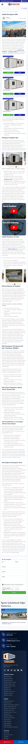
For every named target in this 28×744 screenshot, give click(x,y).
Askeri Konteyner (7, 723)
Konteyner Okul (7, 689)
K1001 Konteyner (7, 69)
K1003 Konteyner (7, 111)
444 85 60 (24, 1)
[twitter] (8, 670)
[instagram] (11, 670)
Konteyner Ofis (7, 687)
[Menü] (2, 5)
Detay (19, 72)
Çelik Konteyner (7, 719)
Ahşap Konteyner (7, 725)
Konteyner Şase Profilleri (9, 710)
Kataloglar (6, 738)
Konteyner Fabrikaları (8, 716)
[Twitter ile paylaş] (21, 18)
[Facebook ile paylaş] (19, 18)
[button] (9, 166)
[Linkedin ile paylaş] (23, 18)
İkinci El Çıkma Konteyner (9, 717)
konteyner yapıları (13, 51)
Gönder (14, 592)
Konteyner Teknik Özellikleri (10, 708)
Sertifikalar (6, 736)
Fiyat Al (8, 72)
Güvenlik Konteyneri (8, 680)
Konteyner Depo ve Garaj (9, 684)
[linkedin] (14, 670)
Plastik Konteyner (7, 703)
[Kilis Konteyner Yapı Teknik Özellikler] (14, 218)
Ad (2, 561)
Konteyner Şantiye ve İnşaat (10, 682)
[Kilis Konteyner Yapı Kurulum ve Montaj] (14, 235)
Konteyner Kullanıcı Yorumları (10, 712)
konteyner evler (8, 179)
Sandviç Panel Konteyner (8, 56)
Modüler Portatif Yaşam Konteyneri (11, 704)
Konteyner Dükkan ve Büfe (9, 686)
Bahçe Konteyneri (7, 676)
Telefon (3, 571)
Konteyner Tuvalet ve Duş (9, 691)
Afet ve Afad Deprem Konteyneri (11, 727)
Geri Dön (25, 8)
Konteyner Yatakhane (8, 693)
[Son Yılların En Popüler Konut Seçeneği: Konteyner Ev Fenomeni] (14, 614)
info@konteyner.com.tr (7, 1)
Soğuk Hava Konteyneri (9, 701)
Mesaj (3, 576)
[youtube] (18, 670)
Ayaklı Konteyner (7, 721)
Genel (3, 609)
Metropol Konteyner (8, 695)
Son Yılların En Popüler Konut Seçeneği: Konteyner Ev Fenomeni (14, 623)
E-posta (3, 566)
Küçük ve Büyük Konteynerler (10, 706)
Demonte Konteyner (8, 678)
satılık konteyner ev (12, 249)
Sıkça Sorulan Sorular (8, 734)
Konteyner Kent (7, 714)
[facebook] (4, 670)
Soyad (16, 561)
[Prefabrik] (14, 4)
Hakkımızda (6, 733)
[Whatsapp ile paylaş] (25, 18)
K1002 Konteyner (7, 90)
